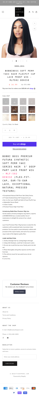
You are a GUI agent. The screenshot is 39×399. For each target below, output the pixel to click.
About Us (5, 312)
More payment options (19, 149)
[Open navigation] (3, 12)
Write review (19, 292)
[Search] (33, 12)
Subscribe (10, 363)
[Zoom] (34, 23)
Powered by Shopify (19, 376)
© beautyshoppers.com (19, 373)
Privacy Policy (6, 318)
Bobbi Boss (19, 66)
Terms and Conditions (9, 315)
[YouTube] (7, 338)
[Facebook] (3, 338)
